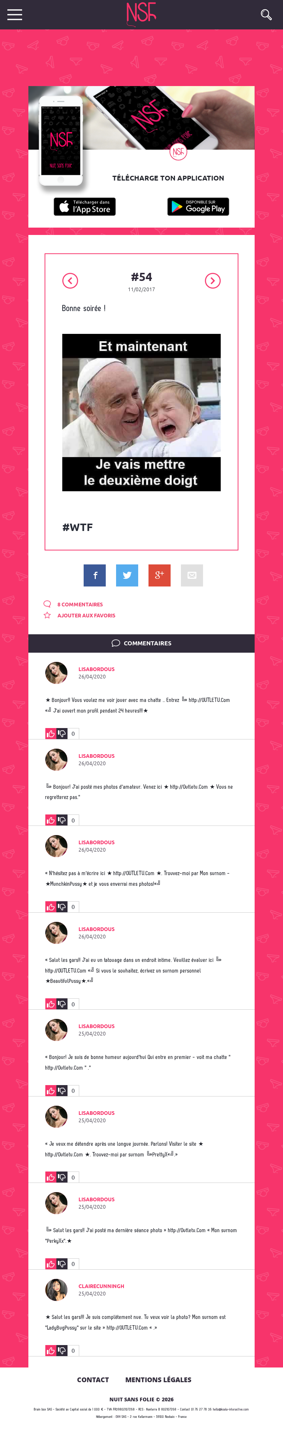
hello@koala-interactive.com (231, 1409)
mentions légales (158, 1379)
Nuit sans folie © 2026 (141, 1399)
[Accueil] (145, 15)
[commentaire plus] (50, 733)
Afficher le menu (14, 14)
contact (93, 1379)
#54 (141, 278)
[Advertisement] (135, 57)
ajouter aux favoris (85, 616)
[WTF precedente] (70, 280)
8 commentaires (79, 605)
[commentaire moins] (61, 733)
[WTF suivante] (213, 280)
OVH (118, 1417)
